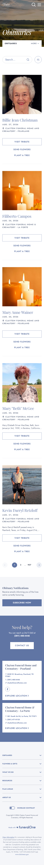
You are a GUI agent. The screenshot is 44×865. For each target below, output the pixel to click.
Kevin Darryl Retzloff (19, 510)
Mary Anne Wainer (17, 312)
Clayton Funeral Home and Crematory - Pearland (20, 666)
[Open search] (33, 4)
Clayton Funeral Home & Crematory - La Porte (19, 709)
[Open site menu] (39, 4)
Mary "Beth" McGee (18, 408)
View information (8, 837)
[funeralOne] (27, 827)
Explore (16, 695)
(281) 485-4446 (22, 635)
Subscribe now (22, 602)
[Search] (28, 59)
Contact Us (22, 645)
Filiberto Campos (16, 216)
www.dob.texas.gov (22, 854)
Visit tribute (21, 141)
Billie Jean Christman (20, 119)
